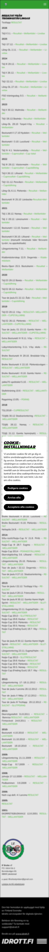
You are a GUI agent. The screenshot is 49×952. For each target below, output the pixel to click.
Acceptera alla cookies (21, 507)
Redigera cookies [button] (18, 488)
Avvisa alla (14, 497)
